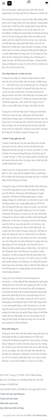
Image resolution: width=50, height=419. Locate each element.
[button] (3, 3)
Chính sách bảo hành (9, 398)
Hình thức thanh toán (9, 403)
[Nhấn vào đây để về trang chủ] (28, 2)
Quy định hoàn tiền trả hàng (12, 408)
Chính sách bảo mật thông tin (12, 394)
